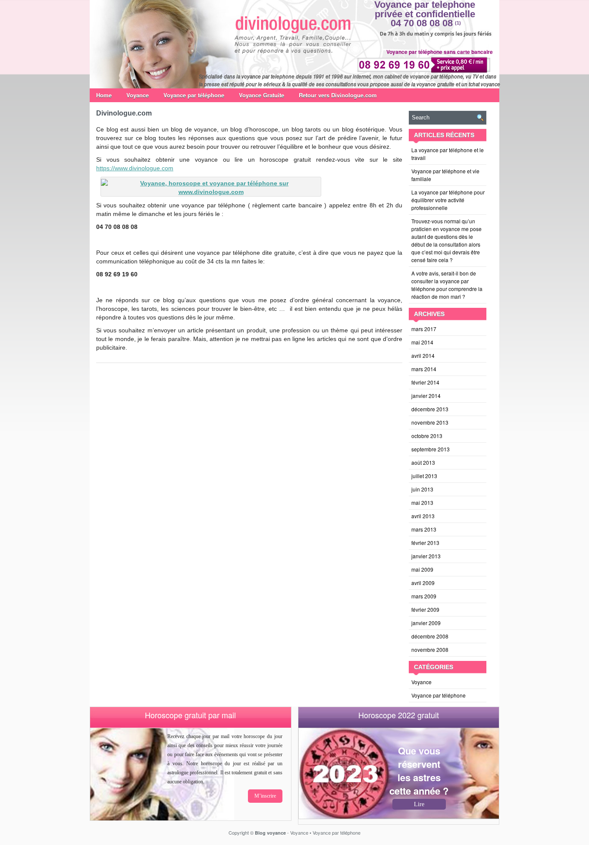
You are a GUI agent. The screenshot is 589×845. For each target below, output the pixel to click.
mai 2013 (422, 502)
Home (104, 95)
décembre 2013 (429, 409)
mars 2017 (423, 328)
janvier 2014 (426, 395)
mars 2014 (423, 368)
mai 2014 (422, 342)
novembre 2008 (429, 649)
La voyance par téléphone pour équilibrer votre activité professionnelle (448, 199)
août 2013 (423, 462)
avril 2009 (423, 582)
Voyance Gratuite (261, 95)
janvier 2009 (426, 622)
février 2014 (425, 382)
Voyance (137, 95)
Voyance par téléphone (193, 95)
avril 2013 (423, 516)
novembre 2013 (429, 422)
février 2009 (425, 609)
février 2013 (425, 542)
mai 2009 (422, 569)
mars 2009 (423, 596)
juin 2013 (422, 489)
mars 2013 (423, 529)
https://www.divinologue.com (134, 168)
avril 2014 (423, 355)
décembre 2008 (429, 636)
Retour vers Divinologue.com (338, 95)
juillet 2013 (424, 475)
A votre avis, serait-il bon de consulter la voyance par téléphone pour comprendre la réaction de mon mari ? (446, 284)
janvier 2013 (426, 556)
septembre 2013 (430, 449)
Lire (419, 804)
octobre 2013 (426, 435)
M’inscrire (265, 796)
